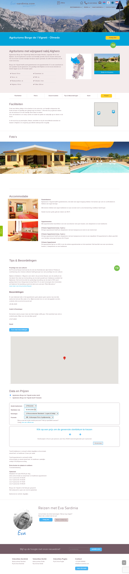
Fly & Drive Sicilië (38, 564)
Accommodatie (53, 96)
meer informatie (81, 568)
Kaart (88, 96)
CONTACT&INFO (111, 7)
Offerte (63, 3)
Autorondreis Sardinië (18, 561)
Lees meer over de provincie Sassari (20, 286)
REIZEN (86, 7)
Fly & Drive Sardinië (18, 564)
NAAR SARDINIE (97, 7)
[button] (64, 358)
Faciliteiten (18, 96)
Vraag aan (46, 519)
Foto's (36, 96)
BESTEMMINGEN (75, 7)
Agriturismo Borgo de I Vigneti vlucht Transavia (27, 398)
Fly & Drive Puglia (58, 561)
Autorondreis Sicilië (38, 561)
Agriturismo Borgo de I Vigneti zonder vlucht (26, 395)
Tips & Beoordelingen (71, 96)
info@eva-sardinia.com (82, 564)
